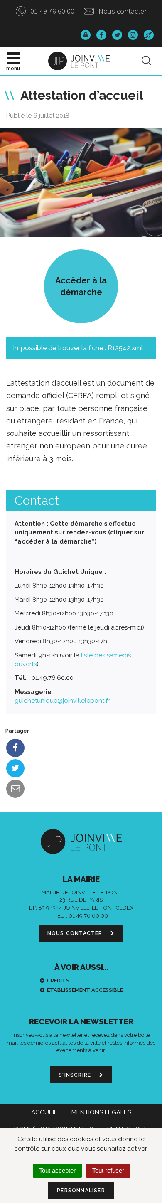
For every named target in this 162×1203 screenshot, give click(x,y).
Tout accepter (57, 1170)
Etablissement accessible (85, 990)
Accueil (44, 1112)
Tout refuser (108, 1170)
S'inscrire (76, 1075)
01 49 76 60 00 (51, 11)
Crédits (58, 980)
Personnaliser (81, 1190)
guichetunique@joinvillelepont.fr (62, 700)
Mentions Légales (101, 1112)
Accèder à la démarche (81, 286)
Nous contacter (122, 11)
